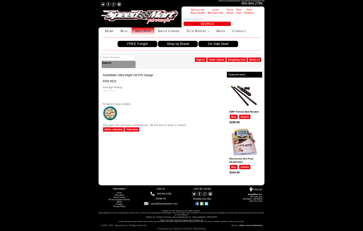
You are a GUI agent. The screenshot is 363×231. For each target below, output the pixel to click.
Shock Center (168, 31)
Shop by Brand (178, 44)
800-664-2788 (252, 3)
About (220, 31)
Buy (233, 116)
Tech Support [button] (196, 31)
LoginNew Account (215, 11)
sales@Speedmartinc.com (164, 203)
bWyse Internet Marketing (250, 225)
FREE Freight (137, 44)
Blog (124, 31)
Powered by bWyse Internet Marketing (181, 228)
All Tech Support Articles (119, 199)
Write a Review (114, 129)
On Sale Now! (218, 44)
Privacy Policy (119, 206)
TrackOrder (229, 11)
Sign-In (200, 59)
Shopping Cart (236, 59)
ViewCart (238, 11)
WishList (254, 59)
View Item (132, 129)
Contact (239, 31)
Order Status (216, 59)
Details (245, 116)
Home (109, 31)
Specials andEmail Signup (198, 11)
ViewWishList (249, 11)
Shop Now (143, 31)
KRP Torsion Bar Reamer (244, 111)
